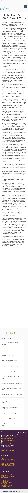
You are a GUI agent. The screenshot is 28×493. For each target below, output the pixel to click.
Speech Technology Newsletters (8, 463)
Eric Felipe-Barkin (5, 8)
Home (2, 458)
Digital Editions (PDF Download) (8, 460)
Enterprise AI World (5, 480)
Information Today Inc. (6, 438)
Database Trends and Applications (8, 474)
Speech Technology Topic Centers (8, 464)
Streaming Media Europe (6, 485)
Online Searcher (4, 481)
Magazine (7, 459)
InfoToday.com (4, 477)
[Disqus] (14, 267)
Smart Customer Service (6, 482)
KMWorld (3, 479)
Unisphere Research (5, 486)
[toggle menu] (25, 6)
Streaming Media (5, 484)
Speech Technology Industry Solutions (9, 465)
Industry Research (5, 462)
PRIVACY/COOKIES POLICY (7, 450)
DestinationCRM (4, 475)
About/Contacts (4, 467)
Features (2, 9)
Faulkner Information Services (7, 476)
